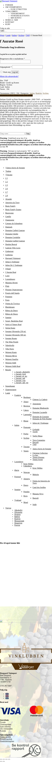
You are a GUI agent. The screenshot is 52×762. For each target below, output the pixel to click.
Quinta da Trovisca (12, 304)
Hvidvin (17, 514)
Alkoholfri (18, 510)
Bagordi (36, 498)
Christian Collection (40, 453)
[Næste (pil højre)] (4, 761)
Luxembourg (10, 279)
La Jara (35, 455)
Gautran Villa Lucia (12, 248)
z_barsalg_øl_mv (20, 376)
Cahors (26, 410)
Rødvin (17, 517)
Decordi (36, 442)
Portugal (17, 477)
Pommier (8, 297)
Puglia (25, 434)
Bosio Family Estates (13, 210)
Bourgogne (9, 213)
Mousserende (19, 521)
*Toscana (8, 175)
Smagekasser (10, 386)
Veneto (26, 451)
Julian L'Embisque (12, 262)
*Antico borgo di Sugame (15, 168)
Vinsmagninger (5, 724)
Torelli (35, 432)
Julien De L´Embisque (13, 265)
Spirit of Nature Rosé (13, 325)
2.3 (6, 185)
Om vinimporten (13, 7)
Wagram (26, 472)
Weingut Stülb (10, 363)
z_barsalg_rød (19, 378)
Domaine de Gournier (41, 417)
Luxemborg (18, 462)
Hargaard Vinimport (13, 258)
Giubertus (9, 255)
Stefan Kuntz (10, 328)
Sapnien (8, 318)
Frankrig (17, 395)
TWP (28, 35)
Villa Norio (9, 349)
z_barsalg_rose (19, 381)
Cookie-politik (5, 737)
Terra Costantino (39, 440)
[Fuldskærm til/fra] (4, 759)
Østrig (16, 470)
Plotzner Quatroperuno (14, 290)
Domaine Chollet (11, 234)
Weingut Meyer (11, 356)
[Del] (6, 759)
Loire (7, 276)
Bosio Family (10, 206)
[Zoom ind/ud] (1, 759)
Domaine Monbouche (41, 408)
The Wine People (11, 342)
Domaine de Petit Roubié (42, 419)
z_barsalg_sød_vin (21, 383)
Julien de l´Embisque (40, 423)
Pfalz (7, 286)
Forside (9, 5)
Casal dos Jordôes (39, 487)
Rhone (25, 421)
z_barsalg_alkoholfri (22, 372)
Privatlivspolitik (6, 739)
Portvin (17, 525)
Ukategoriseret (10, 390)
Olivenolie (18, 512)
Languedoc (27, 415)
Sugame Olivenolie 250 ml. (15, 331)
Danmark (8, 227)
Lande (8, 35)
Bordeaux (27, 397)
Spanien (17, 490)
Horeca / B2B (11, 20)
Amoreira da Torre (12, 203)
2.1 (6, 178)
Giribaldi (36, 430)
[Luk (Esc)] (9, 759)
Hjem (2, 35)
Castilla (8, 217)
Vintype (8, 508)
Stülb (35, 505)
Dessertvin (18, 523)
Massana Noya (38, 494)
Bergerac (26, 406)
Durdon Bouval (11, 244)
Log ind (15, 72)
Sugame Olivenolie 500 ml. (15, 335)
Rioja (25, 496)
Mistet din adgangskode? (9, 76)
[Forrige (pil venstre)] (1, 761)
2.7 (6, 192)
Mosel (25, 502)
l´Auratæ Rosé (10, 272)
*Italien (8, 171)
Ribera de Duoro (11, 314)
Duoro (25, 485)
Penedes (26, 492)
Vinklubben (11, 11)
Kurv (7, 24)
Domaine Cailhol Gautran (15, 230)
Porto (7, 300)
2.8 (6, 196)
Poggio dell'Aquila (12, 293)
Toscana (26, 447)
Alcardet (8, 199)
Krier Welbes (28, 464)
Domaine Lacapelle (40, 412)
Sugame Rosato (11, 338)
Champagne (9, 220)
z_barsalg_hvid (20, 374)
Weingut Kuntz (11, 352)
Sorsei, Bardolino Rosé (14, 321)
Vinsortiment (18, 14)
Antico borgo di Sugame (42, 449)
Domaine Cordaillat (12, 237)
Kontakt (9, 22)
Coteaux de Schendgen (13, 224)
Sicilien (21, 35)
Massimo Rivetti (11, 283)
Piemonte (27, 427)
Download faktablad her (16, 95)
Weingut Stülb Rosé (12, 366)
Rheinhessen (10, 307)
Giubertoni (9, 251)
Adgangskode (6, 67)
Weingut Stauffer (11, 359)
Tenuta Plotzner (38, 457)
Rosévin (39, 93)
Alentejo (26, 479)
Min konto (16, 18)
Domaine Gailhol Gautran (15, 241)
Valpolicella (9, 345)
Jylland (8, 269)
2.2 (6, 182)
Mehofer (36, 475)
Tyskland (17, 500)
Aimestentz (37, 404)
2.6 (6, 189)
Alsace (25, 402)
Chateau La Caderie (40, 400)
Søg (27, 134)
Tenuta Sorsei (38, 460)
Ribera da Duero (11, 311)
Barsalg (8, 370)
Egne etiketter (19, 9)
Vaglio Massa (37, 436)
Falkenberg (27, 466)
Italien (14, 35)
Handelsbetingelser (7, 741)
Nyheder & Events (20, 16)
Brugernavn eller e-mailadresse (12, 59)
